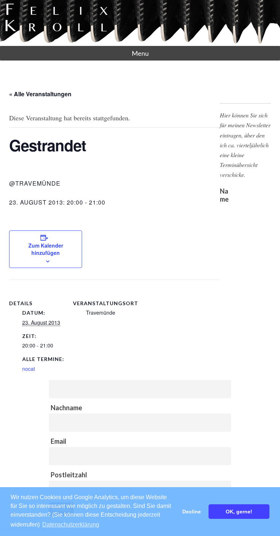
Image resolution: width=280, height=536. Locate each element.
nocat (28, 368)
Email (58, 441)
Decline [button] (191, 511)
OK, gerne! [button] (239, 511)
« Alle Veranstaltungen (40, 94)
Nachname (66, 408)
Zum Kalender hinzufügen (45, 249)
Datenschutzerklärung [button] (70, 524)
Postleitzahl (69, 475)
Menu (140, 53)
